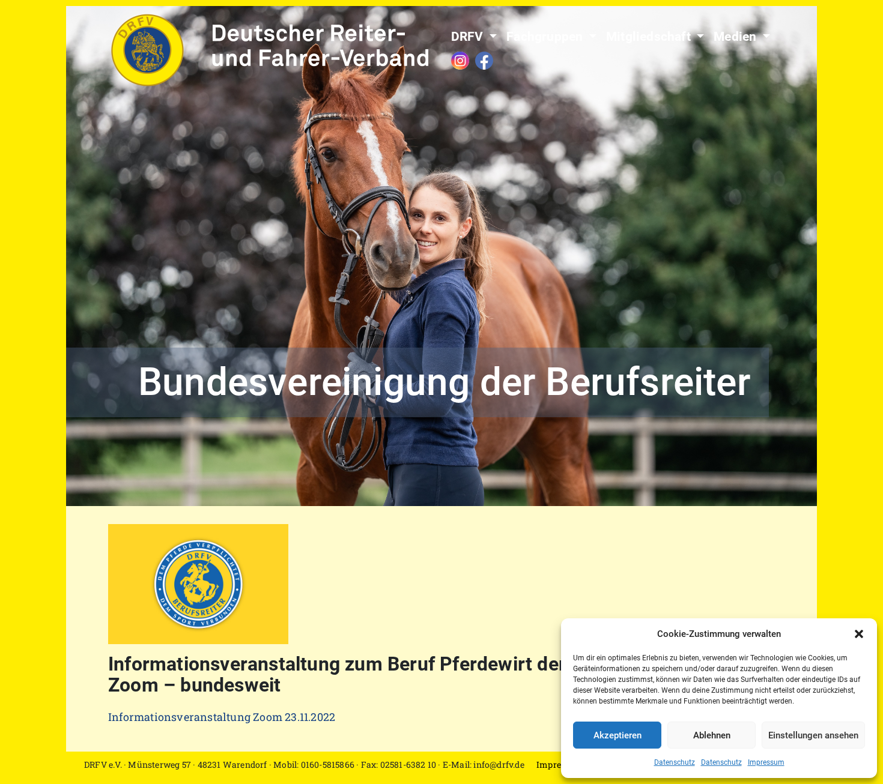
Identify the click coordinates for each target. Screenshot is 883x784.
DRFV (469, 36)
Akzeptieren (617, 735)
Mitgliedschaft (650, 36)
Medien (736, 36)
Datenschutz (674, 762)
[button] (859, 634)
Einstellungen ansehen (813, 735)
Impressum (766, 762)
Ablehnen (711, 735)
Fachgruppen (546, 36)
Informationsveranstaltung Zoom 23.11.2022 (221, 717)
